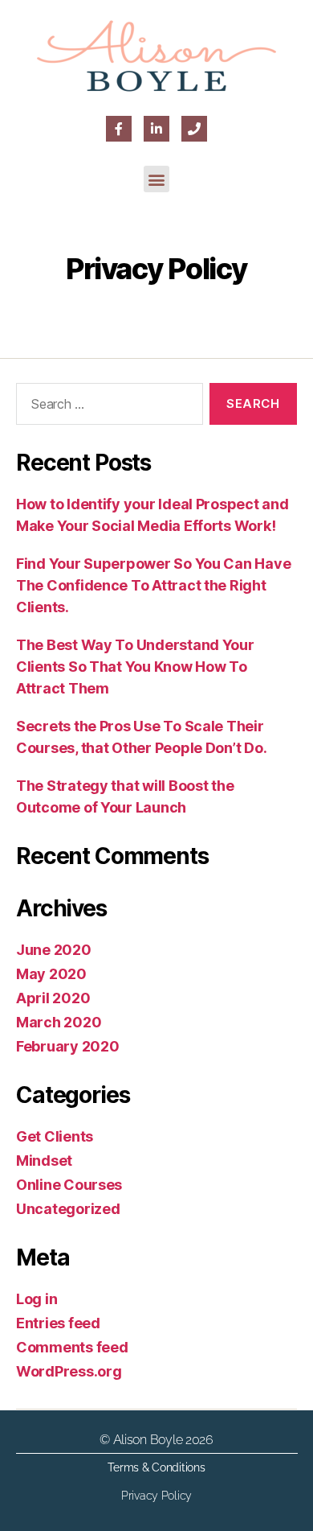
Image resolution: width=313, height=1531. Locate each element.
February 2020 (68, 1046)
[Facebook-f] (119, 129)
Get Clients (54, 1136)
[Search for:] (106, 407)
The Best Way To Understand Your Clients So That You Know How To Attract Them (135, 666)
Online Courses (69, 1184)
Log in (36, 1298)
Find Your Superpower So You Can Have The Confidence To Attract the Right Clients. (153, 585)
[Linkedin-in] (156, 129)
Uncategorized (68, 1208)
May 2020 (51, 973)
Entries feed (58, 1323)
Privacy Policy (156, 1495)
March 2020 (58, 1022)
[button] (157, 179)
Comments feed (72, 1347)
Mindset (44, 1160)
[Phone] (194, 129)
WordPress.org (69, 1371)
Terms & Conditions (156, 1467)
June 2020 (53, 949)
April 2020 (53, 998)
